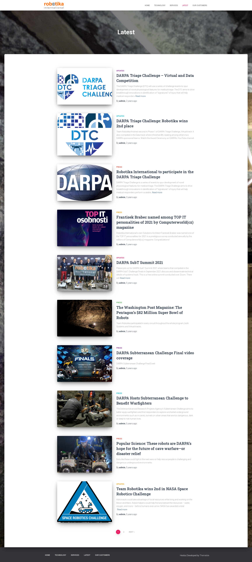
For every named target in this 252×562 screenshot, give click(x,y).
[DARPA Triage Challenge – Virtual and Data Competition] (84, 86)
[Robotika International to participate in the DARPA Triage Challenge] (84, 182)
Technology (159, 5)
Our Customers (199, 5)
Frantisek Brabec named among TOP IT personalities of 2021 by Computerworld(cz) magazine (155, 222)
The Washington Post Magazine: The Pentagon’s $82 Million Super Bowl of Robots (149, 312)
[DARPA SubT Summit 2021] (84, 273)
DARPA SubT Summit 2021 (139, 262)
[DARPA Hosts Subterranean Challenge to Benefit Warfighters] (84, 409)
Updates (120, 71)
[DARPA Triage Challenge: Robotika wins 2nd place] (84, 134)
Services (174, 5)
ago (131, 101)
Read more (140, 96)
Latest (185, 5)
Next (131, 532)
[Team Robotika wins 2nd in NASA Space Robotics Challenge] (84, 501)
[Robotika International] (54, 5)
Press (119, 167)
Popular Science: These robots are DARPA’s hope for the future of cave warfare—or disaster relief (153, 448)
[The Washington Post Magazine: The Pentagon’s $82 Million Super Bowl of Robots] (84, 318)
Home (147, 5)
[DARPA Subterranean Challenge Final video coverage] (84, 363)
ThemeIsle (204, 555)
